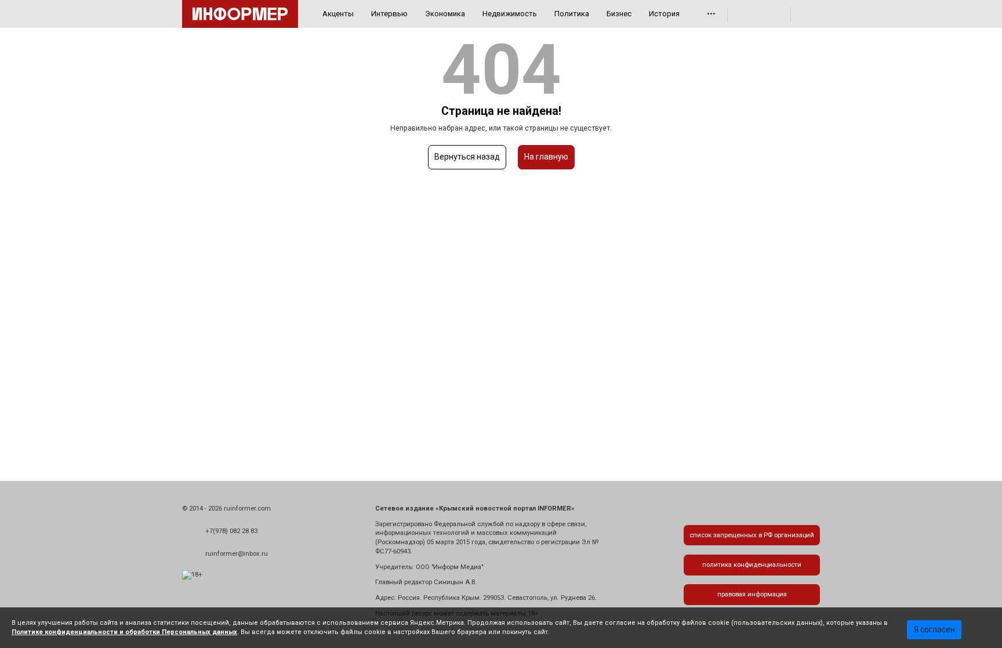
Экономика (445, 13)
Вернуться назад (467, 156)
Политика (571, 13)
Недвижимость (509, 13)
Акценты (338, 13)
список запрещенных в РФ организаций (751, 535)
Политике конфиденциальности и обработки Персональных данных (124, 632)
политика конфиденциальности (751, 565)
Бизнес (619, 13)
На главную (546, 156)
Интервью (389, 13)
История (664, 13)
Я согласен (934, 629)
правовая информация (752, 594)
